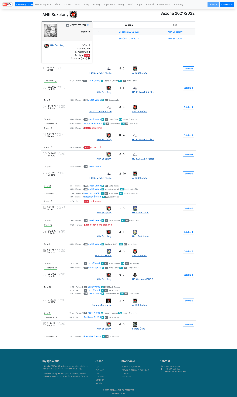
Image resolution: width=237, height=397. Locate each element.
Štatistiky (178, 4)
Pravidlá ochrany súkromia (135, 370)
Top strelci (109, 4)
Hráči (130, 4)
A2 (124, 393)
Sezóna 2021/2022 (129, 31)
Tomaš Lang (134, 263)
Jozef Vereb (132, 81)
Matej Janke (94, 80)
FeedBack (126, 377)
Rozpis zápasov (43, 4)
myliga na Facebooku (175, 371)
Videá (78, 4)
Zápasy (96, 4)
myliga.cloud (51, 361)
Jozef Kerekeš (114, 220)
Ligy (98, 367)
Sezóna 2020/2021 (129, 38)
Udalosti (100, 380)
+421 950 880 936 (172, 369)
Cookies (125, 373)
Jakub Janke (114, 100)
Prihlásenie (227, 4)
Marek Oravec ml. (130, 119)
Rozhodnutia (163, 4)
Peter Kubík (113, 119)
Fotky (87, 4)
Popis (139, 4)
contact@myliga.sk (172, 366)
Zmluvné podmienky (131, 367)
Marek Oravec (135, 220)
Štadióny (100, 377)
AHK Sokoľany (175, 31)
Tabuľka (67, 4)
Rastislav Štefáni (111, 81)
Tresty (121, 4)
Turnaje (100, 370)
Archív (99, 383)
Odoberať (213, 4)
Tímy (57, 4)
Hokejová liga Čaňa (24, 4)
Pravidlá (150, 4)
